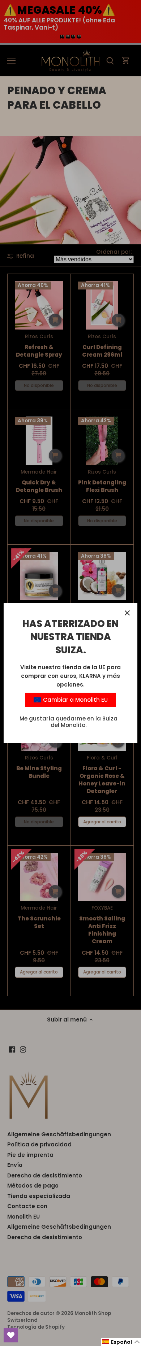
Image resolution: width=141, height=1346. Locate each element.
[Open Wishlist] (11, 1335)
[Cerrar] (127, 613)
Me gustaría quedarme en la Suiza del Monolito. (69, 722)
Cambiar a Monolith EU (75, 700)
